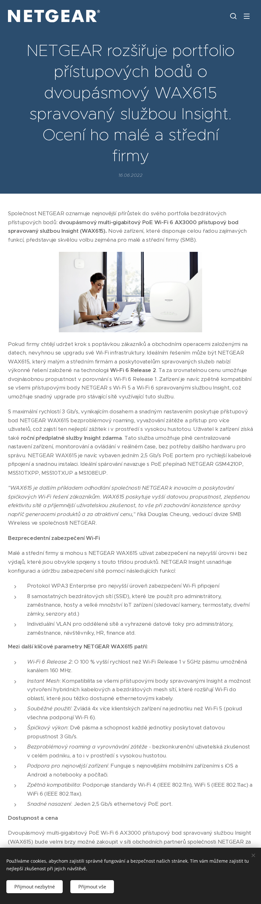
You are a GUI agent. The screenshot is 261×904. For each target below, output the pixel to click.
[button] (233, 16)
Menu (246, 16)
